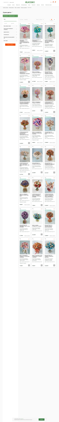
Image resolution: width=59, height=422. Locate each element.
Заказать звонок (12, 2)
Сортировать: (24, 19)
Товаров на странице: (40, 19)
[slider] (3, 21)
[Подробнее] (25, 32)
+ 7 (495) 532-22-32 (6, 2)
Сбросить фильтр (10, 44)
